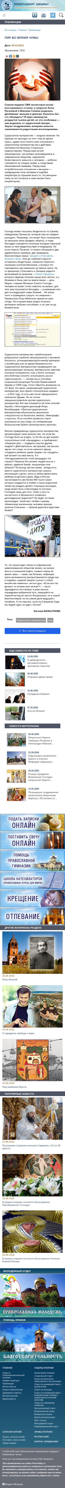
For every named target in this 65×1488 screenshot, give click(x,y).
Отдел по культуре (43, 1390)
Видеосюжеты (9, 1399)
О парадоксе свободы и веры (18, 1033)
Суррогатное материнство (31, 620)
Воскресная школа (43, 1414)
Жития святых (9, 1386)
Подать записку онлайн (13, 1437)
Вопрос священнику (46, 1441)
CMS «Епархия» (45, 1459)
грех (50, 620)
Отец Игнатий (9, 979)
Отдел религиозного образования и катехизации (47, 1380)
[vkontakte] (34, 15)
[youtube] (43, 15)
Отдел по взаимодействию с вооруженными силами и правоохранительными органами (47, 1396)
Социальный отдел (43, 1376)
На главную (10, 30)
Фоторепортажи (10, 1396)
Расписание (41, 1437)
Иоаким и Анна (13, 258)
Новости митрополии (12, 1390)
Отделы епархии (44, 1368)
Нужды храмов (9, 1443)
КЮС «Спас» (40, 1420)
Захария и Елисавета (41, 255)
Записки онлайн (12, 1432)
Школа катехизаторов (44, 1417)
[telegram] (52, 15)
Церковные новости (11, 1393)
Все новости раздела (34, 631)
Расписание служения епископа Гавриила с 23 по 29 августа (31, 1147)
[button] (61, 15)
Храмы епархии (43, 1432)
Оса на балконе (36, 710)
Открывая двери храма (40, 676)
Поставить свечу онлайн (14, 1440)
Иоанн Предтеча (45, 274)
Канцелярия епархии (44, 1373)
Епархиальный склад (44, 1411)
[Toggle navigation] (4, 15)
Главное (22, 30)
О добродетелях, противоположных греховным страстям (38, 663)
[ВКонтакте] (10, 55)
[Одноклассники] (14, 55)
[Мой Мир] (17, 55)
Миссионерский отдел (44, 1408)
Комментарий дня (11, 1380)
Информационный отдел (46, 1426)
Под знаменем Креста (14, 1087)
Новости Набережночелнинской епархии (13, 1375)
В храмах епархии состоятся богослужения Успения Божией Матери (31, 1260)
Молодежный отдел (43, 1423)
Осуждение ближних (38, 694)
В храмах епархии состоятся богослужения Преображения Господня (26, 1203)
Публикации (34, 30)
